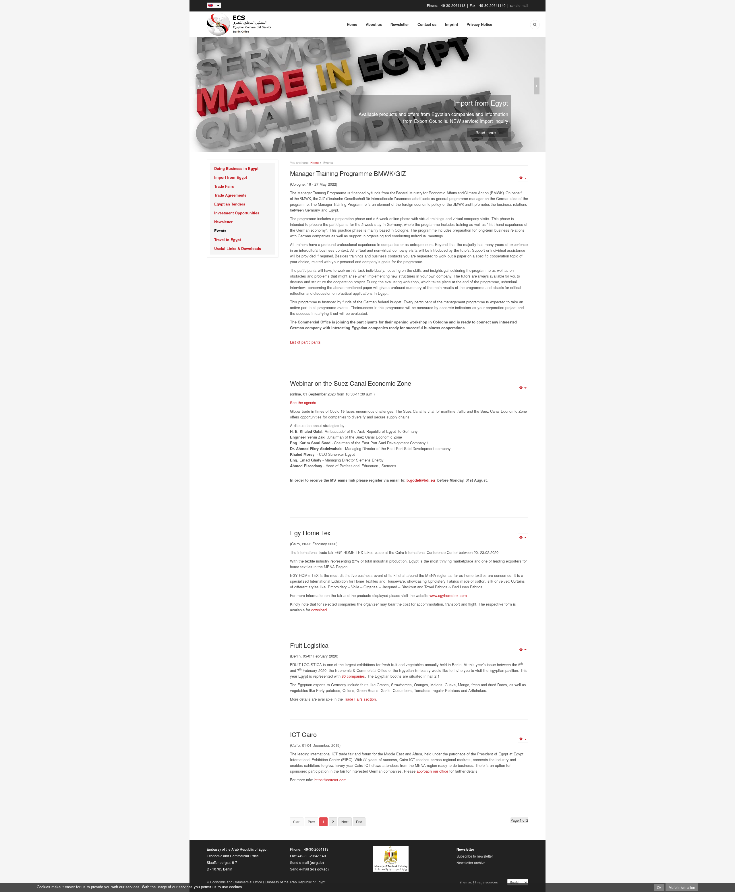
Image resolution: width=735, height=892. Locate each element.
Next (345, 821)
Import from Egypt (230, 177)
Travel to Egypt (227, 239)
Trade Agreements (230, 195)
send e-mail (519, 5)
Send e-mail (299, 862)
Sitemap (465, 882)
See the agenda (303, 402)
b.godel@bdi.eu (421, 480)
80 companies (353, 676)
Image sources (486, 882)
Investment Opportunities (236, 213)
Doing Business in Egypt (236, 168)
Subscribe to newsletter (475, 856)
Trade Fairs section (360, 699)
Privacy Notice (479, 24)
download (319, 609)
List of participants (305, 342)
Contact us (426, 24)
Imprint (451, 24)
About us (374, 24)
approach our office (432, 771)
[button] (271, 168)
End (359, 821)
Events (220, 230)
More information (682, 887)
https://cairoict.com (330, 779)
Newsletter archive (471, 862)
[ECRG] (239, 24)
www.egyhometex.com (448, 595)
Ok (659, 887)
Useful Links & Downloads (237, 248)
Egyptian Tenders (229, 204)
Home (352, 24)
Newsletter (399, 24)
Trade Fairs (224, 186)
